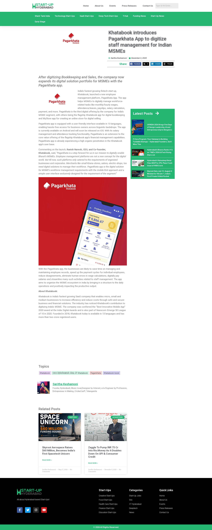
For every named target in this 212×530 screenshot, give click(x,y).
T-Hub (125, 16)
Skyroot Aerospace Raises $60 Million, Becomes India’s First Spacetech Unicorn (58, 450)
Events (112, 6)
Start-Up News (157, 16)
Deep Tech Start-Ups (108, 16)
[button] (135, 64)
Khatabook (45, 373)
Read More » (47, 460)
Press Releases (129, 6)
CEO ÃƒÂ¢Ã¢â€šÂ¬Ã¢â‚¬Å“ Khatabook (70, 373)
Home (86, 6)
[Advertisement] (82, 341)
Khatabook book (111, 373)
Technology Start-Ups (65, 16)
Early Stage (40, 21)
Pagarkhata (96, 373)
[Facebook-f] (20, 510)
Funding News (139, 16)
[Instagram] (36, 510)
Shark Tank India (42, 16)
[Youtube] (44, 510)
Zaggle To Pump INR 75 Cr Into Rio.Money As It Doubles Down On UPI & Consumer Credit (104, 452)
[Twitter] (28, 510)
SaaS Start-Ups (87, 16)
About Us (99, 6)
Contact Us (148, 6)
